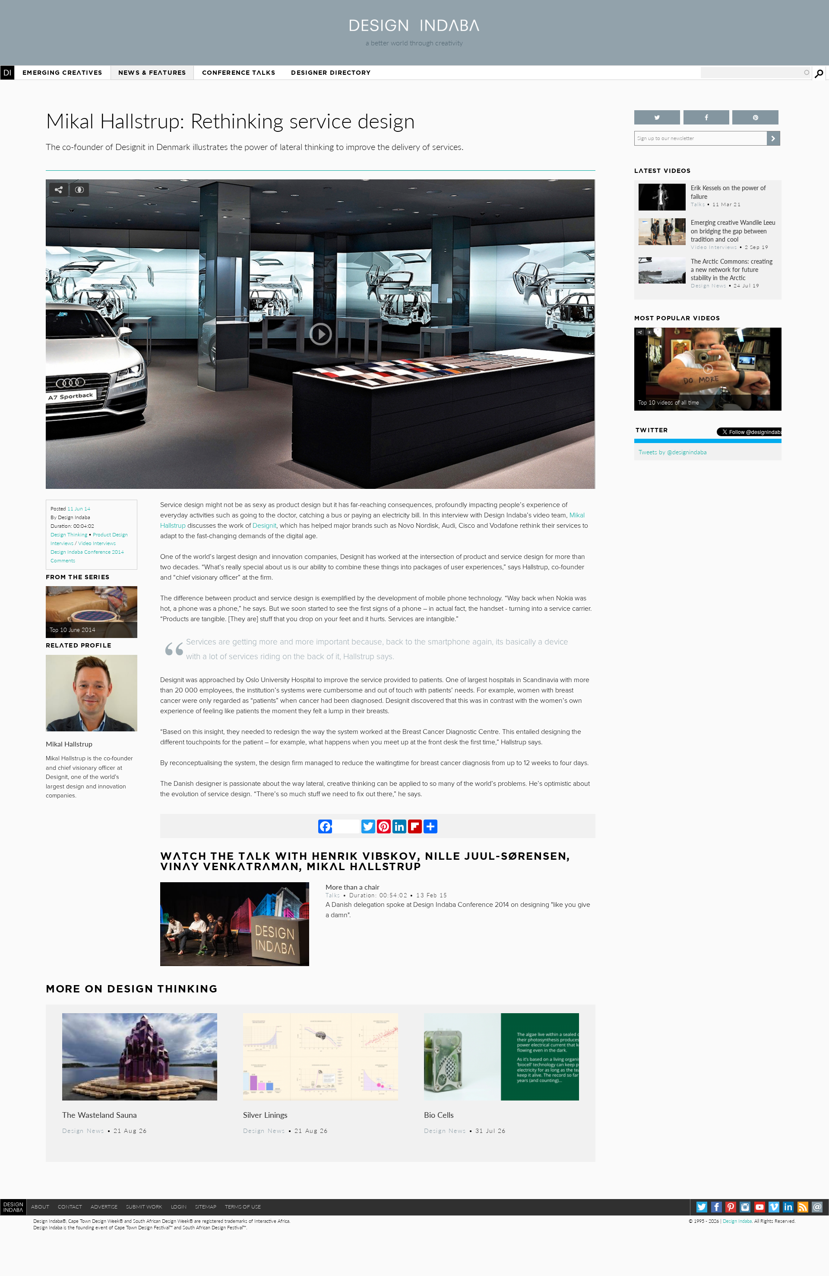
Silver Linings (265, 1114)
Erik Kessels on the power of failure (728, 191)
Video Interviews (97, 543)
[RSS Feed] (802, 1207)
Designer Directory (331, 72)
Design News (83, 1130)
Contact (70, 1206)
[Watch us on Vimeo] (774, 1207)
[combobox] (755, 72)
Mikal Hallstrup (69, 744)
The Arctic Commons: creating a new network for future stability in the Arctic (731, 269)
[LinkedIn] (399, 826)
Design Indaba (737, 1221)
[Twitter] (368, 826)
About (40, 1206)
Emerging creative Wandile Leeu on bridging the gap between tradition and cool (733, 230)
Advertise (104, 1206)
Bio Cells (439, 1114)
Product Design (110, 534)
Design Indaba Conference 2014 (87, 551)
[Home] (414, 28)
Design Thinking (69, 534)
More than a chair (353, 887)
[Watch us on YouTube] (759, 1207)
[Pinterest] (384, 826)
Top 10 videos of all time (668, 402)
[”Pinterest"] (755, 117)
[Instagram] (745, 1207)
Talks (333, 895)
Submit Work (144, 1206)
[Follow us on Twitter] (657, 117)
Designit (264, 525)
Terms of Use (243, 1206)
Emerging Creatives (62, 72)
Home (7, 73)
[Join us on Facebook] (706, 117)
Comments (63, 560)
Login (179, 1206)
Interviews (62, 543)
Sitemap (205, 1206)
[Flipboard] (415, 826)
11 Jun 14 (78, 508)
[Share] (430, 826)
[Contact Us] (817, 1207)
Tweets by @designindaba (673, 451)
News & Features (152, 72)
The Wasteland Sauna (99, 1114)
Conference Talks (238, 72)
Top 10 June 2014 (72, 630)
